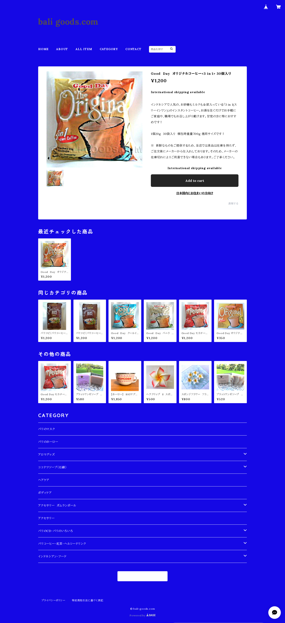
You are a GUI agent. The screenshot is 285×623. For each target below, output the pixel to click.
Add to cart (194, 181)
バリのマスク (46, 429)
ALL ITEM (84, 49)
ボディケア (45, 493)
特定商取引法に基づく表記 (87, 600)
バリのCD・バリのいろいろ (55, 531)
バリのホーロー (48, 442)
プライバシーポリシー (53, 600)
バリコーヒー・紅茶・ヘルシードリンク (62, 544)
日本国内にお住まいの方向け (194, 193)
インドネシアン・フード (52, 556)
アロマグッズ (46, 454)
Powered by (138, 615)
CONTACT (133, 49)
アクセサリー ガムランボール (57, 505)
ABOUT (62, 49)
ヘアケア (43, 480)
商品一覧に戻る (143, 576)
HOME (43, 49)
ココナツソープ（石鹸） (52, 467)
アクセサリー (46, 518)
